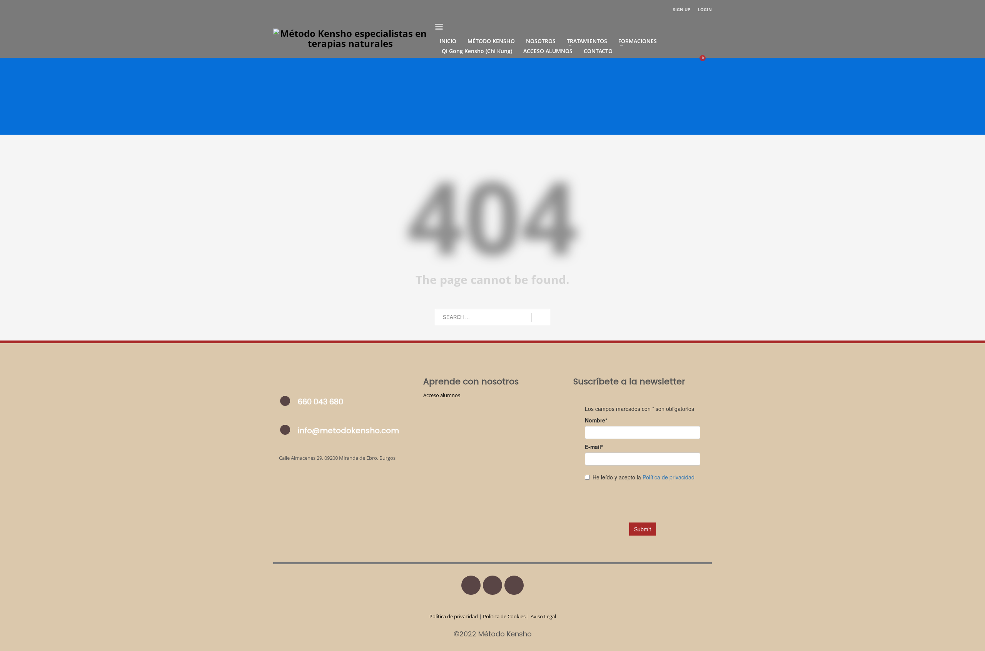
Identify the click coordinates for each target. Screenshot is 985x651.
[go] (540, 317)
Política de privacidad (454, 616)
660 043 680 (320, 401)
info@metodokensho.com (348, 430)
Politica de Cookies (504, 616)
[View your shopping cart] (706, 60)
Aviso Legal (543, 616)
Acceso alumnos (441, 395)
